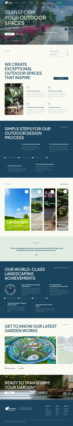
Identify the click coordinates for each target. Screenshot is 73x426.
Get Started (9, 34)
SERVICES (17, 2)
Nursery (65, 412)
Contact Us (9, 392)
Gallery (57, 410)
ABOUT (10, 2)
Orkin (47, 408)
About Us (58, 408)
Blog (57, 414)
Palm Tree (66, 414)
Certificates (48, 410)
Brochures (59, 2)
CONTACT (50, 2)
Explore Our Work (20, 34)
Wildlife (43, 2)
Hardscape (66, 410)
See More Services (64, 184)
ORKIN (37, 2)
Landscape (66, 408)
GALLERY (31, 2)
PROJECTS (24, 2)
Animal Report (49, 412)
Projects (57, 412)
